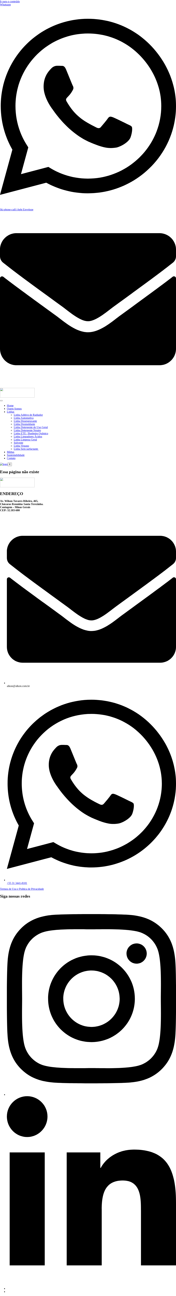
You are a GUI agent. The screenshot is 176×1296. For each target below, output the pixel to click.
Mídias (10, 452)
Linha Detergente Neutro (27, 430)
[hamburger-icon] (1, 400)
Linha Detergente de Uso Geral (31, 427)
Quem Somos (14, 408)
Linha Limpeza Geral (25, 439)
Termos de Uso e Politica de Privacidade (22, 888)
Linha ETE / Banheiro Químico (31, 433)
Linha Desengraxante (25, 421)
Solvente (18, 442)
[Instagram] (91, 1094)
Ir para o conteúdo (10, 1)
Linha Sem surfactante (26, 448)
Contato (11, 458)
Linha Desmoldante (24, 424)
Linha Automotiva (24, 417)
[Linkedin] (91, 1288)
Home (10, 405)
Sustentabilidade (16, 455)
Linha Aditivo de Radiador (28, 414)
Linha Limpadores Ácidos (28, 436)
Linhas (10, 411)
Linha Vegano (21, 445)
